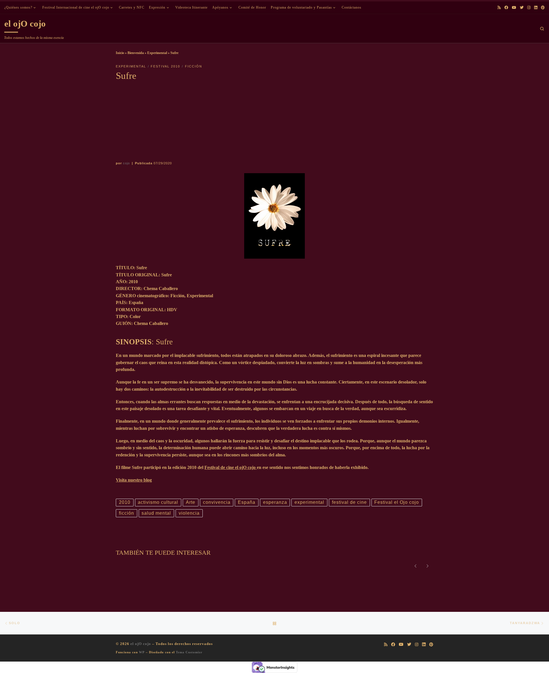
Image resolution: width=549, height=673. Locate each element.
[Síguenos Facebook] (506, 8)
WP (142, 652)
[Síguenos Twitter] (522, 8)
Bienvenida (136, 53)
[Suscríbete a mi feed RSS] (499, 8)
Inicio (120, 53)
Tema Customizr (189, 652)
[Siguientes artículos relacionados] (427, 565)
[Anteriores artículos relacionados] (415, 565)
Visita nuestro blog (134, 480)
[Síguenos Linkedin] (535, 8)
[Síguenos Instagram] (528, 8)
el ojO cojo (140, 644)
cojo (126, 163)
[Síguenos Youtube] (514, 8)
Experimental (157, 53)
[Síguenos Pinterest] (543, 8)
